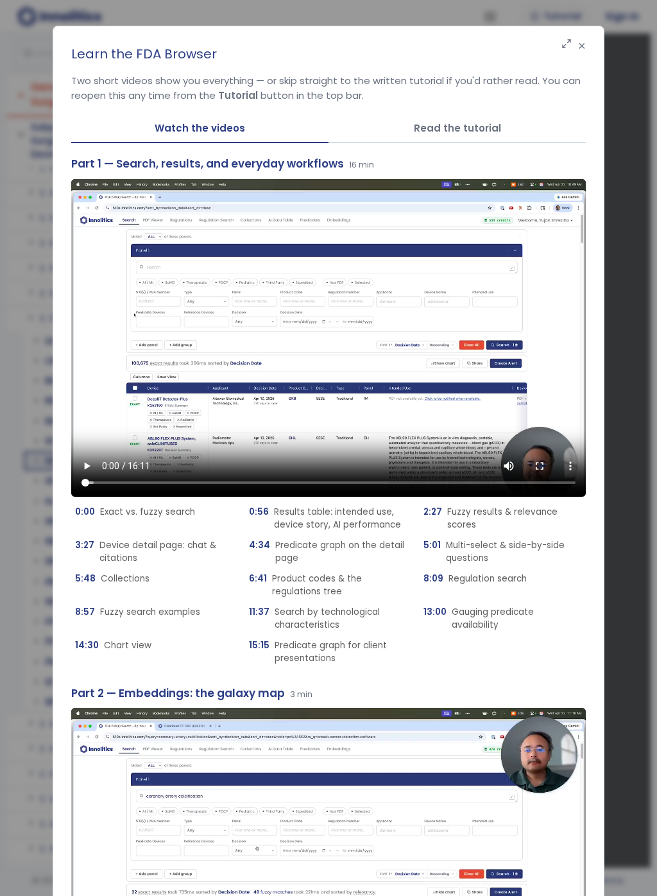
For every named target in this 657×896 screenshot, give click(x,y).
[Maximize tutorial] (566, 44)
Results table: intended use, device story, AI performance (325, 518)
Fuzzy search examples (137, 612)
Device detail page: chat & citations (145, 551)
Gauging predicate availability (478, 618)
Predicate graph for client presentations (318, 651)
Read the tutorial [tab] (457, 128)
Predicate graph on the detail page (326, 551)
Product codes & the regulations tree (305, 585)
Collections (112, 579)
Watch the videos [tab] (200, 128)
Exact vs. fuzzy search (135, 512)
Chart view (113, 645)
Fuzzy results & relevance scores (490, 518)
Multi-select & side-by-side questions (494, 551)
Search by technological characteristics (314, 618)
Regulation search (475, 579)
